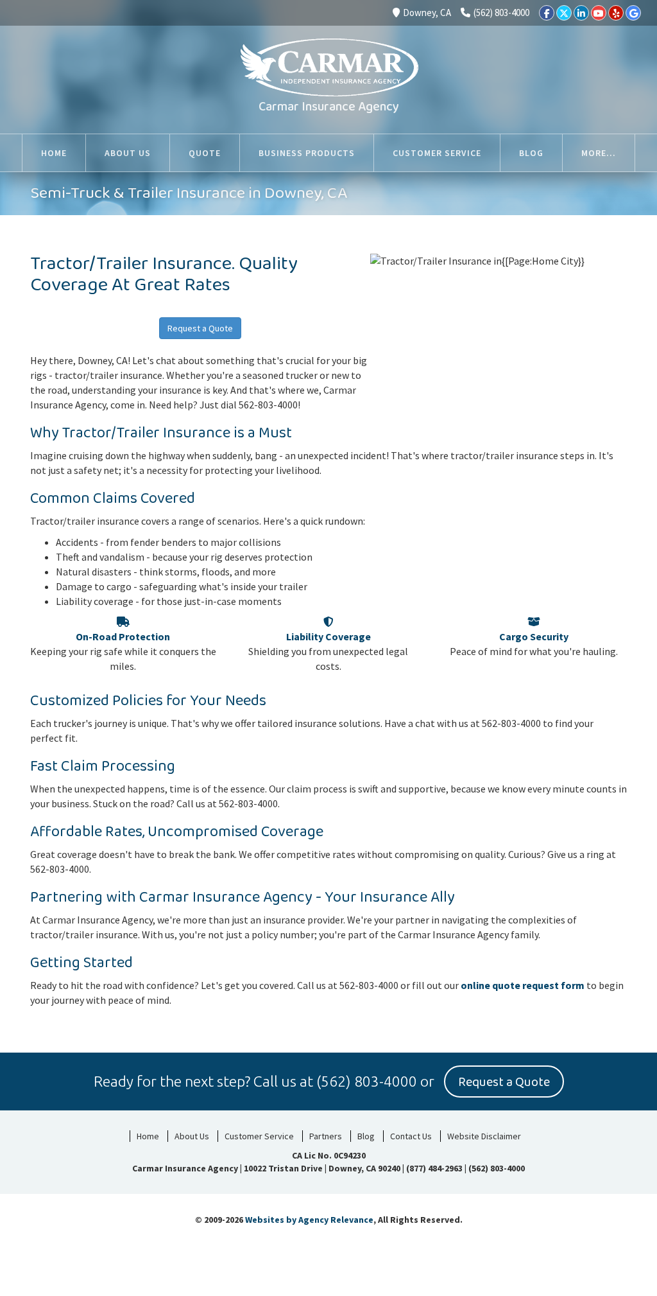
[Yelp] (616, 13)
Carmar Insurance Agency (329, 106)
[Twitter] (564, 13)
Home (148, 1136)
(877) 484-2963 (434, 1168)
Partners (325, 1136)
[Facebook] (546, 13)
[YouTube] (598, 13)
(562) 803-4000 (501, 12)
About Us (192, 1136)
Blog (366, 1136)
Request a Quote (200, 328)
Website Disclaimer (484, 1136)
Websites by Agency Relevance (309, 1219)
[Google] (633, 13)
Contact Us (411, 1136)
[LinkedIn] (581, 13)
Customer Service (259, 1136)
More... (598, 153)
